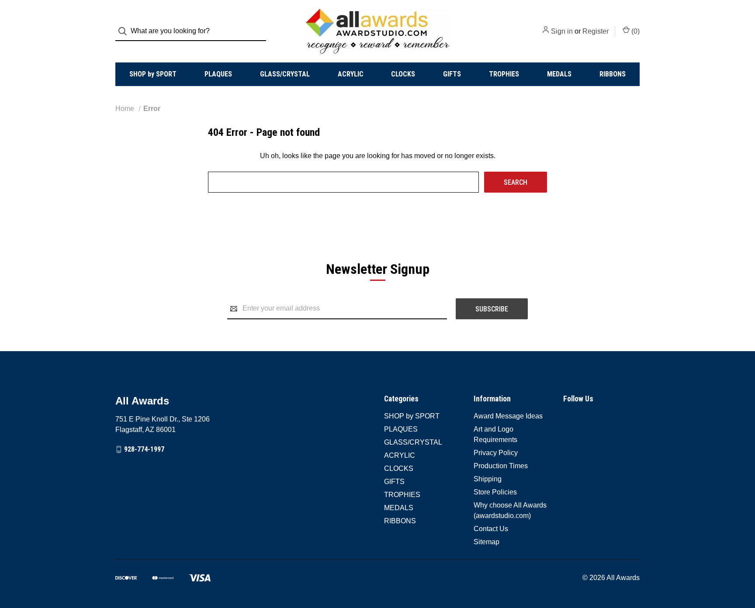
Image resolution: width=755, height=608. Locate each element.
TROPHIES (504, 74)
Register (595, 31)
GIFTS (452, 74)
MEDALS (559, 74)
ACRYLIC (351, 74)
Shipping (488, 479)
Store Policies (495, 492)
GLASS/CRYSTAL (285, 74)
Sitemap (486, 542)
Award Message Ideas (508, 416)
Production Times (501, 466)
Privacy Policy (496, 452)
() (635, 31)
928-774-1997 (144, 449)
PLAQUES (218, 74)
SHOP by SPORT (153, 74)
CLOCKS (403, 74)
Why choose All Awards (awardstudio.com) (510, 510)
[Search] (125, 31)
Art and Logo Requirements (495, 434)
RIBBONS (612, 74)
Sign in (562, 31)
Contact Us (491, 528)
